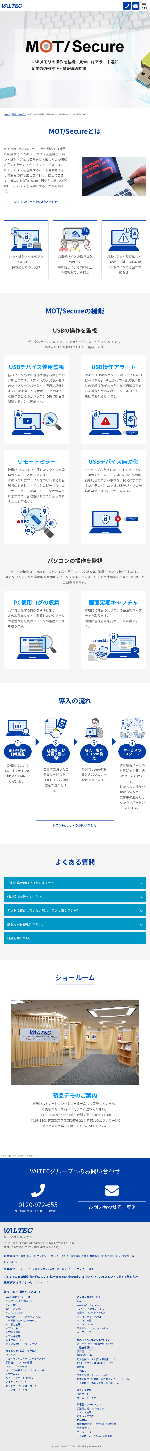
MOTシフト (12, 1328)
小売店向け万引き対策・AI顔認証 (94, 1436)
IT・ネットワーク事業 (27, 1268)
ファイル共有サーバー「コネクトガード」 (28, 1370)
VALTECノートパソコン (89, 1304)
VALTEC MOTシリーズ (18, 1296)
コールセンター (85, 1432)
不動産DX (82, 1420)
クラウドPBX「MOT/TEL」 (20, 1300)
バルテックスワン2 (16, 1382)
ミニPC (81, 1300)
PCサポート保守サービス (90, 1308)
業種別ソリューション (89, 1404)
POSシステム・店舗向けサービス (95, 1363)
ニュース (31, 1255)
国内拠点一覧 (96, 1255)
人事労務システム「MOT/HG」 (22, 1320)
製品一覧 (9, 1292)
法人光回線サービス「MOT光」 (22, 1344)
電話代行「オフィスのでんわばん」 (25, 1316)
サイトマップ (41, 1282)
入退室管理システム (87, 1347)
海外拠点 (109, 1255)
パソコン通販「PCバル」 (90, 1316)
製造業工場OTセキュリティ (91, 1408)
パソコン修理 (84, 1320)
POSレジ (82, 1371)
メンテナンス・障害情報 (67, 1255)
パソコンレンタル (86, 1324)
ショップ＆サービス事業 (53, 1268)
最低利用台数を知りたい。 (26, 924)
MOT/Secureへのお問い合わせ (36, 201)
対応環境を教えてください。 (27, 896)
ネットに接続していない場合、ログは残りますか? (42, 910)
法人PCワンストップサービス (93, 1328)
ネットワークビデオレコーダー (22, 1386)
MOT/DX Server (14, 1312)
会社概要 (21, 1255)
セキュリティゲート (16, 1366)
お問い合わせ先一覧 (110, 1206)
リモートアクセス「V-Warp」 (22, 1378)
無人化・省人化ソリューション (93, 1339)
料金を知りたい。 (19, 938)
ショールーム (11, 1261)
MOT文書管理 (13, 1336)
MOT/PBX (11, 1304)
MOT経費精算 (13, 1332)
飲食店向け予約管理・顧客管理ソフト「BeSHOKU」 (105, 1378)
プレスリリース (45, 1255)
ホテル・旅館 (84, 1412)
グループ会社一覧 (124, 1255)
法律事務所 (83, 1428)
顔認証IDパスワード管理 (19, 1362)
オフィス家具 (84, 1390)
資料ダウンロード (30, 1292)
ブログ (85, 1255)
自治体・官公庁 (85, 1416)
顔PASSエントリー (87, 1355)
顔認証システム (85, 1351)
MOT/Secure (12, 1374)
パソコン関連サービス (89, 1296)
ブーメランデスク (86, 1397)
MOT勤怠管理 (13, 1324)
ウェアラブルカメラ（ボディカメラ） (26, 1358)
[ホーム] (12, 7)
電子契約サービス (15, 1340)
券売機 (80, 1367)
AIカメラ (10, 1354)
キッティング (84, 1332)
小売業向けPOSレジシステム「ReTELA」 (99, 1382)
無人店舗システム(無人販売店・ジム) (97, 1359)
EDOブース (83, 1394)
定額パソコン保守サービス (91, 1312)
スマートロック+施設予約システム (95, 1343)
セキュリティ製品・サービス (21, 1350)
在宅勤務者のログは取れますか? (30, 882)
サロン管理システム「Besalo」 (94, 1374)
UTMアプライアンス (16, 1390)
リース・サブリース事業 (80, 1268)
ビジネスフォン (14, 1308)
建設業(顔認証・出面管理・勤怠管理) (97, 1424)
